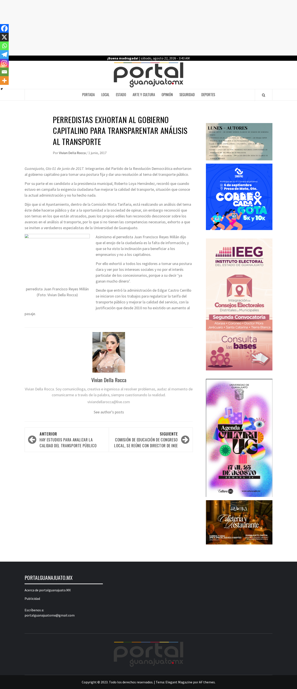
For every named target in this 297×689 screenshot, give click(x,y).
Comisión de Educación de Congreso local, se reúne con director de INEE (146, 439)
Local (105, 94)
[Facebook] (4, 28)
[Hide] (1, 89)
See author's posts (109, 411)
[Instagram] (4, 63)
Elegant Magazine (178, 682)
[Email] (4, 71)
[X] (4, 37)
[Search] (263, 95)
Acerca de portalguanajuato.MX (48, 590)
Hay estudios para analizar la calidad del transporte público (68, 439)
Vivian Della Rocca (72, 153)
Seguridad (187, 94)
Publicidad (32, 598)
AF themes (207, 682)
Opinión (167, 94)
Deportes (208, 94)
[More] (4, 80)
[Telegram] (4, 54)
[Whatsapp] (4, 45)
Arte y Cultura (144, 94)
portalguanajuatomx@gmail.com (50, 615)
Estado (121, 94)
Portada (88, 94)
